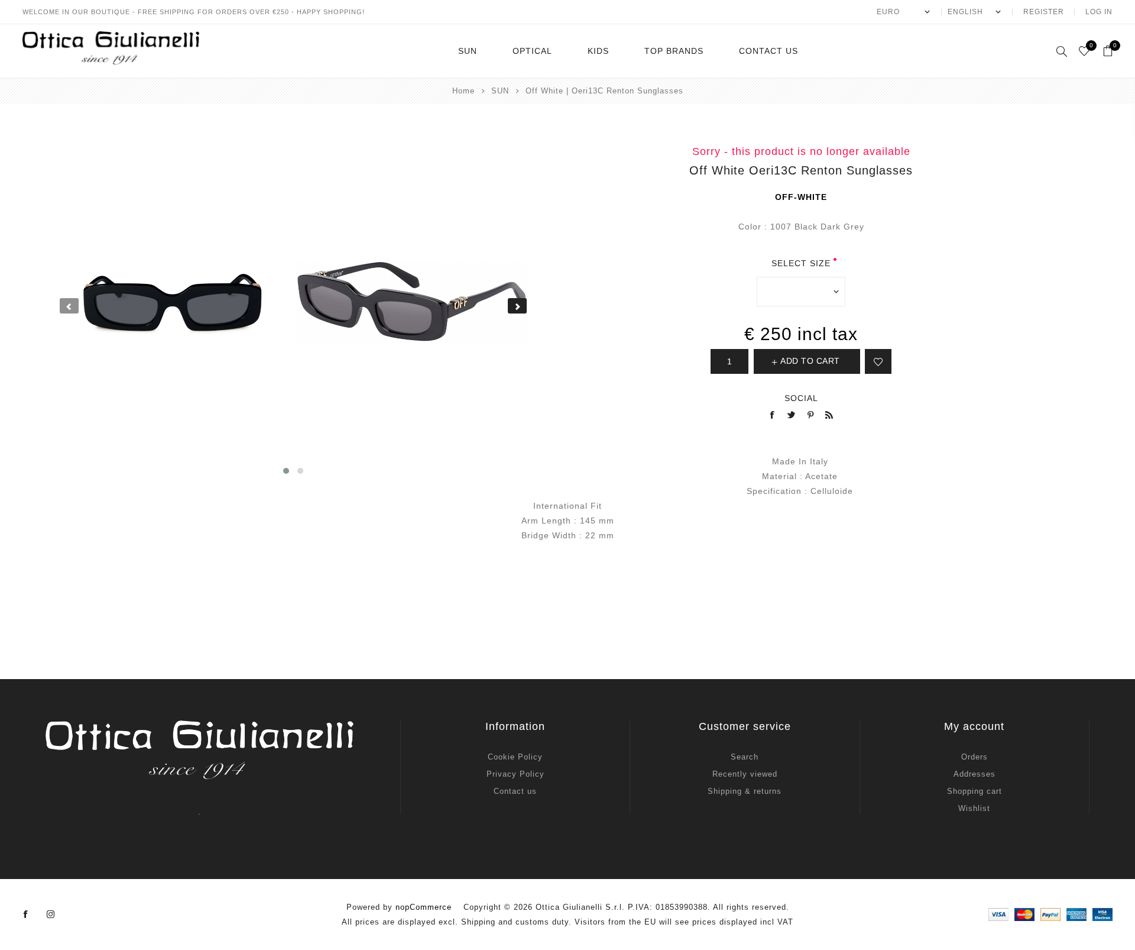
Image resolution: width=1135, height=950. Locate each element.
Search (744, 756)
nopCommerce (423, 907)
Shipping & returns (744, 791)
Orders (974, 756)
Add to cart (810, 361)
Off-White (801, 197)
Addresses (974, 774)
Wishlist (974, 808)
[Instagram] (50, 914)
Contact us (515, 791)
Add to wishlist (878, 361)
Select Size (801, 263)
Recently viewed (744, 774)
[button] (286, 471)
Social (801, 398)
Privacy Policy (515, 774)
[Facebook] (26, 914)
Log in (1099, 12)
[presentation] (69, 306)
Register (1043, 12)
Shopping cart (974, 791)
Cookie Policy (515, 756)
